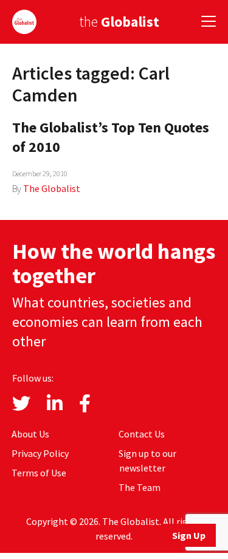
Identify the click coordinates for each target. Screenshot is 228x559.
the (119, 21)
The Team (140, 487)
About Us (30, 434)
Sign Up (189, 535)
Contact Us (142, 434)
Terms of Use (39, 473)
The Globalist (51, 188)
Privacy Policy (40, 453)
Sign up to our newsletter (147, 460)
